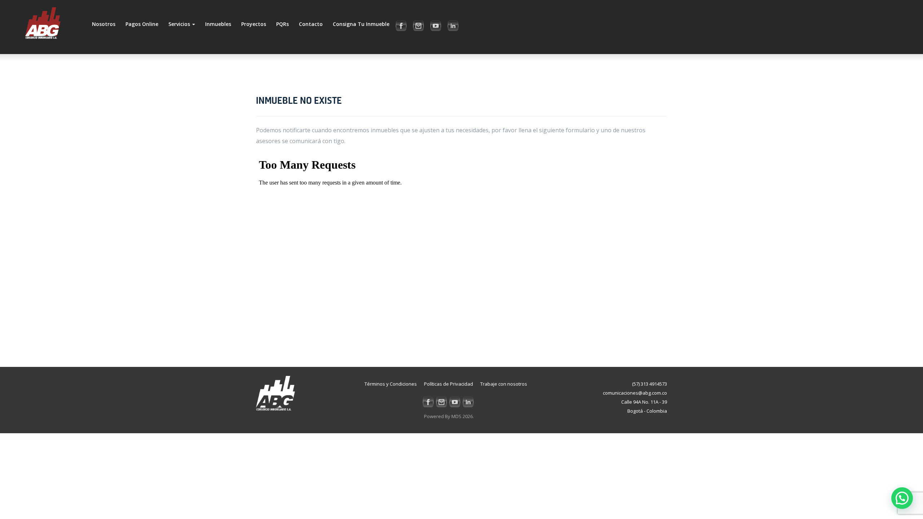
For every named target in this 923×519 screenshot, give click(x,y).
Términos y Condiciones (391, 384)
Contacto (311, 24)
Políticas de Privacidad (448, 384)
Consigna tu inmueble (361, 24)
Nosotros (103, 24)
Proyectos (253, 24)
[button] (902, 498)
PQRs (282, 24)
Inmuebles (218, 24)
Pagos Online (141, 24)
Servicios (179, 24)
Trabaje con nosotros (503, 384)
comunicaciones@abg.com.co (635, 393)
